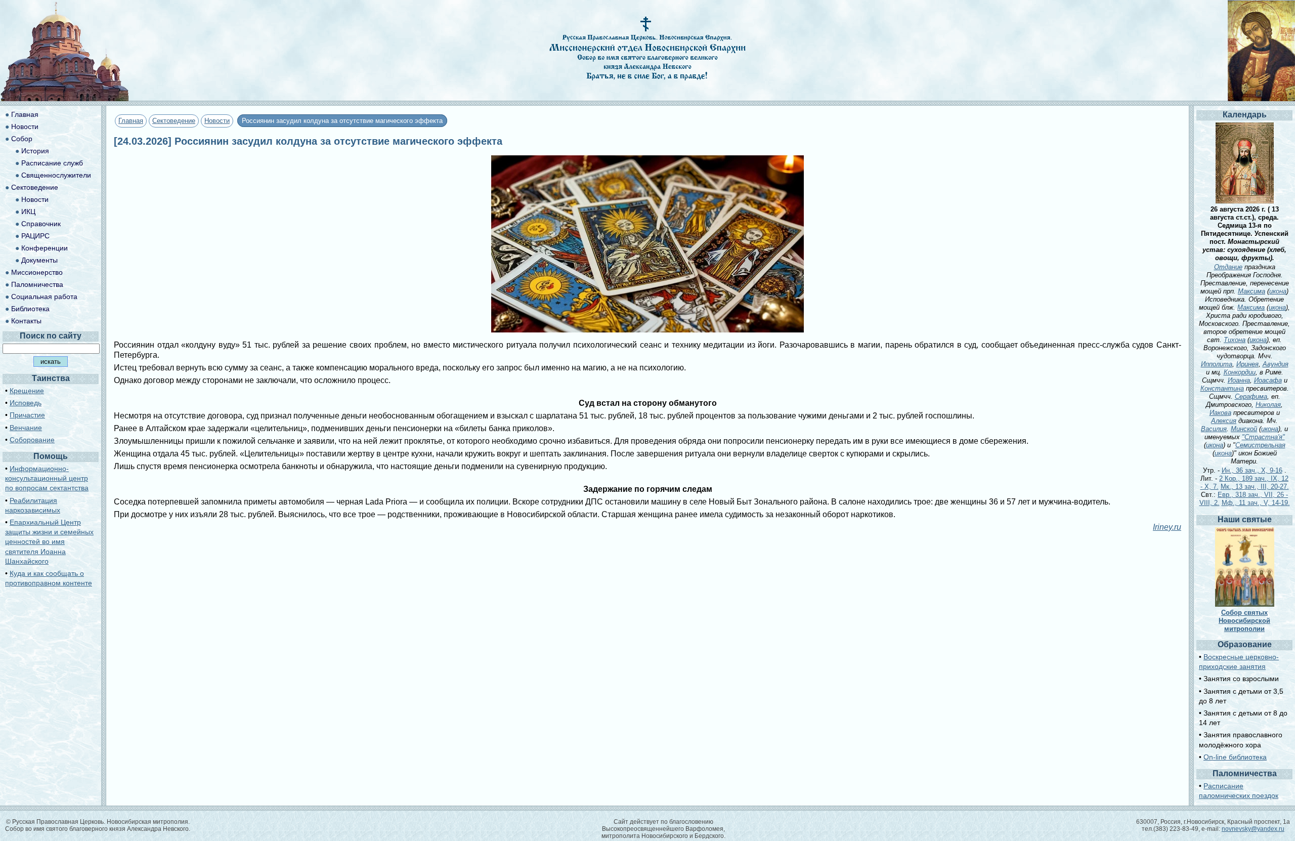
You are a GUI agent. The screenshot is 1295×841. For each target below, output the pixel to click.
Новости (217, 120)
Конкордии (1240, 372)
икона (1277, 291)
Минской (1244, 429)
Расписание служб (52, 163)
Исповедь (25, 403)
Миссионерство (37, 272)
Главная (130, 120)
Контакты (26, 321)
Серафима (1251, 396)
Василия (1214, 429)
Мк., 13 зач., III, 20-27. (1255, 486)
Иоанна (1239, 380)
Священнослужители (56, 175)
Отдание (1228, 267)
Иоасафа (1268, 380)
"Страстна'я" (1263, 437)
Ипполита (1216, 364)
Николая (1268, 404)
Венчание (26, 428)
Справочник (41, 224)
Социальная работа (44, 296)
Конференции (44, 248)
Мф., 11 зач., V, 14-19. (1256, 503)
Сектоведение (173, 120)
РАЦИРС (35, 236)
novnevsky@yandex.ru (1253, 828)
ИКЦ (28, 211)
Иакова (1220, 412)
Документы (39, 260)
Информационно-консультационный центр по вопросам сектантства (47, 478)
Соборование (32, 440)
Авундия (1275, 364)
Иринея (1247, 364)
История (35, 151)
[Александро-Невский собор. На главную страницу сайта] (65, 98)
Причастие (27, 415)
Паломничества (37, 284)
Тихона (1234, 340)
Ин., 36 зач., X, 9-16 (1252, 470)
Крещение (27, 391)
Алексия (1223, 421)
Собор (21, 139)
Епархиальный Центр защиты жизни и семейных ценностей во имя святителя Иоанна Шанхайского (49, 541)
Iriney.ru (1167, 527)
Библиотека (30, 309)
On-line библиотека (1235, 757)
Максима (1251, 291)
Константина (1222, 388)
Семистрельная (1260, 445)
